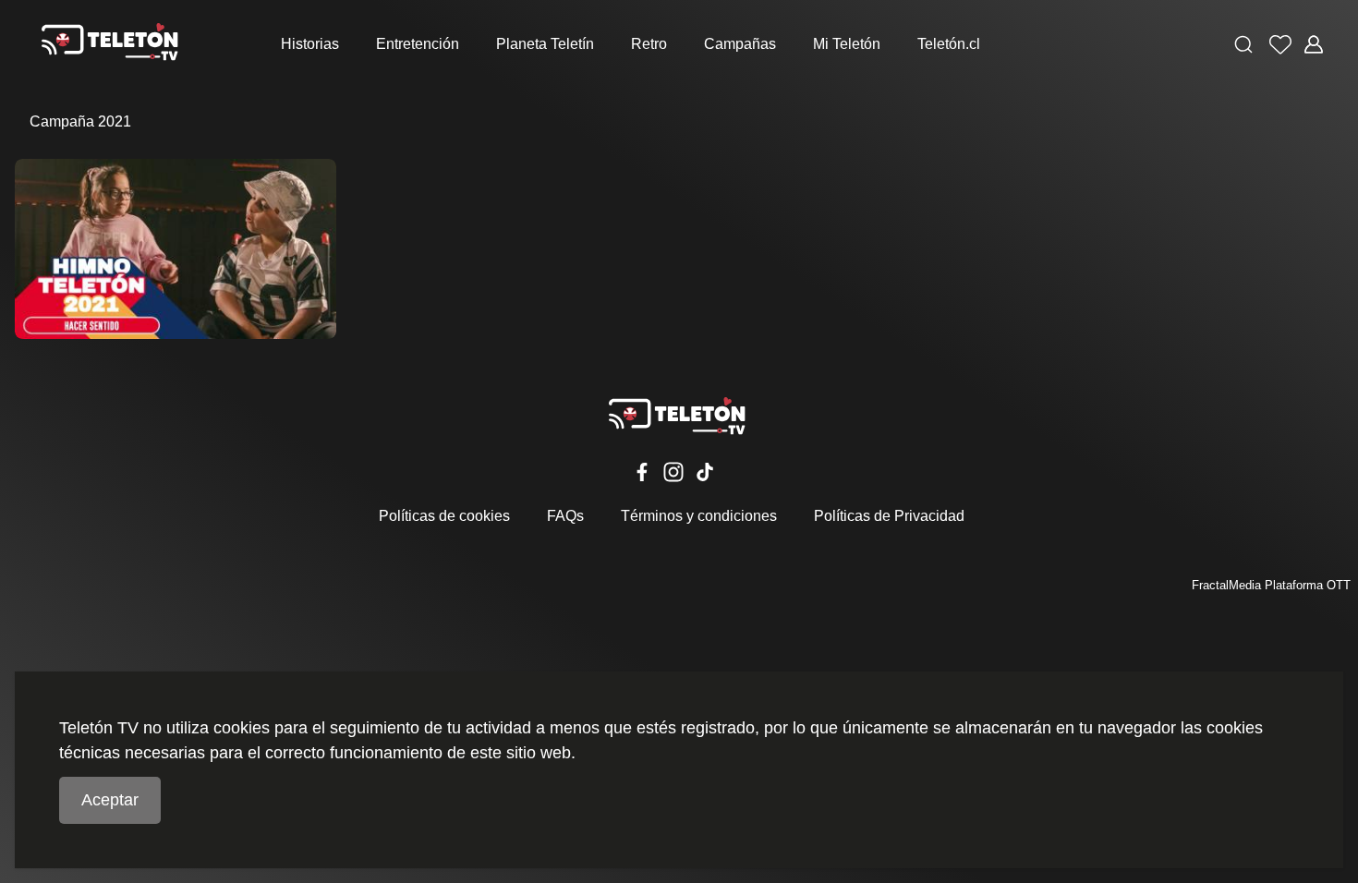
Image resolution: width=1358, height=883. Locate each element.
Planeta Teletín (545, 44)
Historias (310, 44)
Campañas (740, 44)
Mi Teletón (846, 44)
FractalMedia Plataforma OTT (1271, 585)
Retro (649, 44)
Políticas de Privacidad (889, 516)
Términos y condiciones (699, 516)
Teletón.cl (948, 44)
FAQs (565, 516)
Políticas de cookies (444, 516)
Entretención (417, 44)
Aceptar (110, 800)
